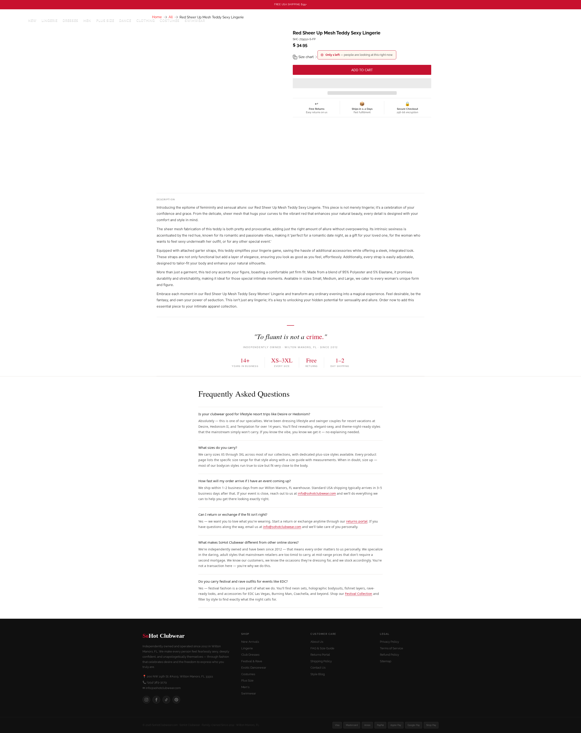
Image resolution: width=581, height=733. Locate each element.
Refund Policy (389, 654)
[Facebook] (156, 700)
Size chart (306, 57)
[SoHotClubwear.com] (14, 20)
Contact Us (317, 667)
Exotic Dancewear (253, 667)
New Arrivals (250, 641)
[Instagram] (146, 700)
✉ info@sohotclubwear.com (162, 688)
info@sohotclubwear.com (317, 493)
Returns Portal (320, 654)
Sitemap (385, 661)
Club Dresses (250, 654)
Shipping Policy (321, 661)
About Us (316, 641)
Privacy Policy (389, 641)
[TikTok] (166, 700)
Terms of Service (391, 648)
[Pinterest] (176, 700)
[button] (362, 83)
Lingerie (247, 648)
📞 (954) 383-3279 (155, 682)
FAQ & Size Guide (322, 648)
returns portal (356, 521)
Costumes (248, 674)
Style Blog (317, 674)
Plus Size (105, 20)
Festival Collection (358, 593)
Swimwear (195, 20)
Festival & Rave (251, 661)
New (32, 20)
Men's (245, 687)
